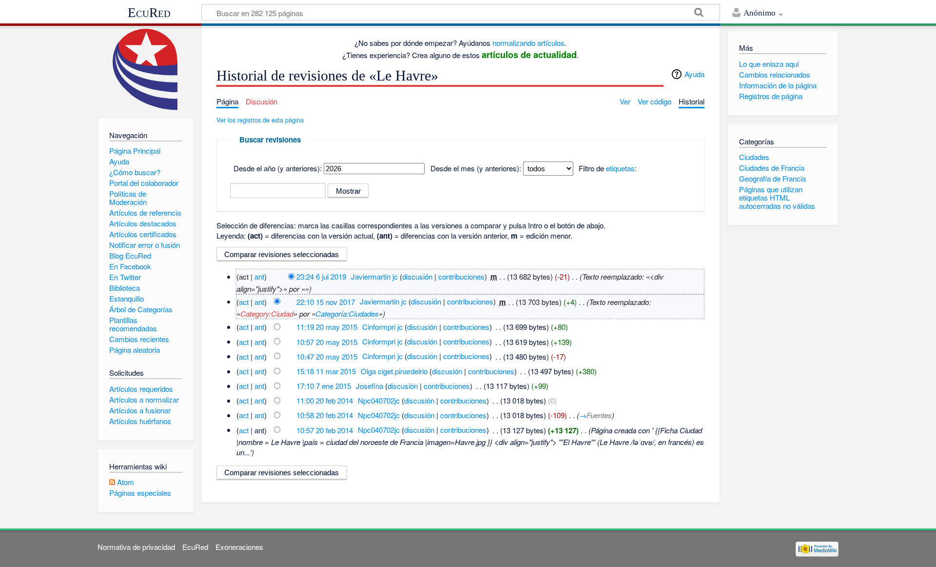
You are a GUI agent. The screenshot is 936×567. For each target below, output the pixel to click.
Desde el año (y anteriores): (278, 168)
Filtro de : (608, 168)
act (244, 301)
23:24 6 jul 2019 (321, 276)
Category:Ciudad (266, 313)
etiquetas (620, 168)
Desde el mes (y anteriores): (475, 168)
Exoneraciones (239, 547)
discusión (417, 276)
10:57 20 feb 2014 (324, 430)
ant (259, 276)
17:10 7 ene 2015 (323, 386)
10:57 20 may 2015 (326, 341)
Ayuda (694, 74)
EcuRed (149, 12)
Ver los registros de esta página (260, 119)
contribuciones (461, 276)
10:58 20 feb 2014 (324, 415)
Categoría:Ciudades (347, 313)
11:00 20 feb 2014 (324, 400)
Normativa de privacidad (136, 547)
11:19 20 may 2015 (326, 327)
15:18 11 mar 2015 (326, 371)
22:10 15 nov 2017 (325, 301)
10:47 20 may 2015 (326, 356)
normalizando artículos (528, 43)
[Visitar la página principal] (145, 69)
